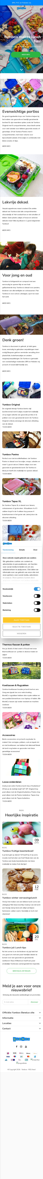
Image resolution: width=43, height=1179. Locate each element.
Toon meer (7, 427)
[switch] (37, 596)
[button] (4, 8)
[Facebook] (16, 1046)
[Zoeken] (35, 8)
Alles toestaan (21, 620)
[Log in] (31, 8)
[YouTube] (26, 1046)
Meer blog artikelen (21, 971)
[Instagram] (21, 1046)
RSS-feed (31, 1069)
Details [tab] (22, 550)
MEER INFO (26, 55)
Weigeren (21, 633)
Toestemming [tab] (8, 550)
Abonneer (34, 1002)
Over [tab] (35, 550)
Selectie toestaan (21, 627)
